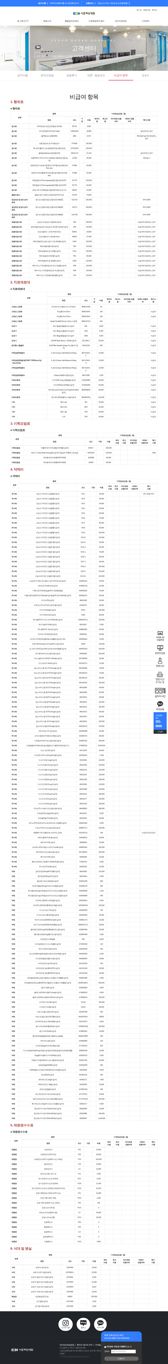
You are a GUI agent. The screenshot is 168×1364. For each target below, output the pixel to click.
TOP (161, 732)
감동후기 (71, 75)
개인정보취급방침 (66, 1345)
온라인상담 (47, 75)
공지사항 (22, 75)
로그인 (139, 10)
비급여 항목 (121, 75)
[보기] (129, 1347)
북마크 (154, 10)
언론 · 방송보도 (96, 75)
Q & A (145, 75)
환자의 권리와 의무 (84, 1345)
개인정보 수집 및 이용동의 (116, 1346)
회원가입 (146, 10)
